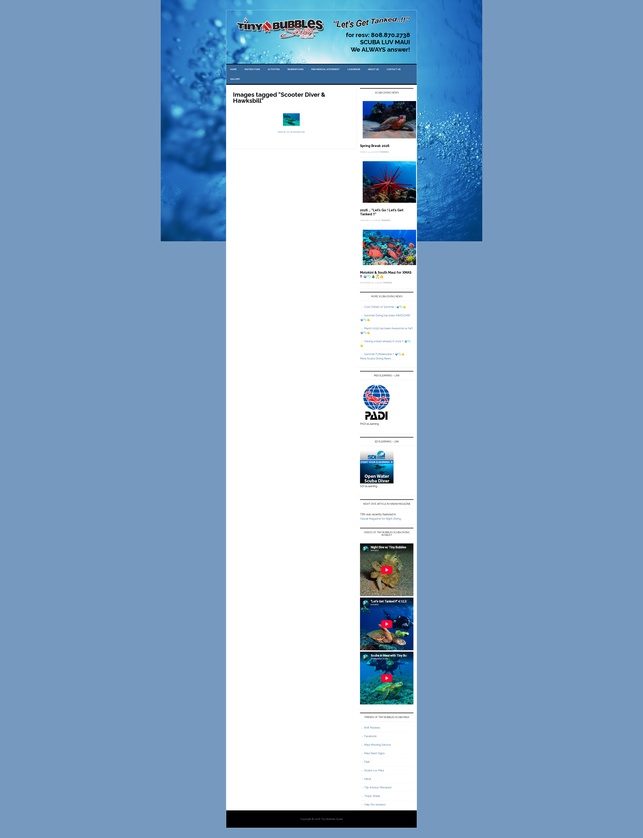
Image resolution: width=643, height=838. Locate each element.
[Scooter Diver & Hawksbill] (291, 119)
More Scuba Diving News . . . (377, 358)
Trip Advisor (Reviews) (378, 787)
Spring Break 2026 (374, 146)
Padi (367, 761)
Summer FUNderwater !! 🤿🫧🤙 (384, 354)
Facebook (370, 736)
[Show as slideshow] (291, 132)
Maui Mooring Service (377, 744)
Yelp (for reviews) (375, 804)
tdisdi (367, 779)
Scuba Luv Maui (374, 770)
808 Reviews (372, 727)
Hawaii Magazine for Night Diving (380, 518)
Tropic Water (372, 796)
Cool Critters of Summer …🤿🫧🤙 (385, 306)
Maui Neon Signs (374, 753)
